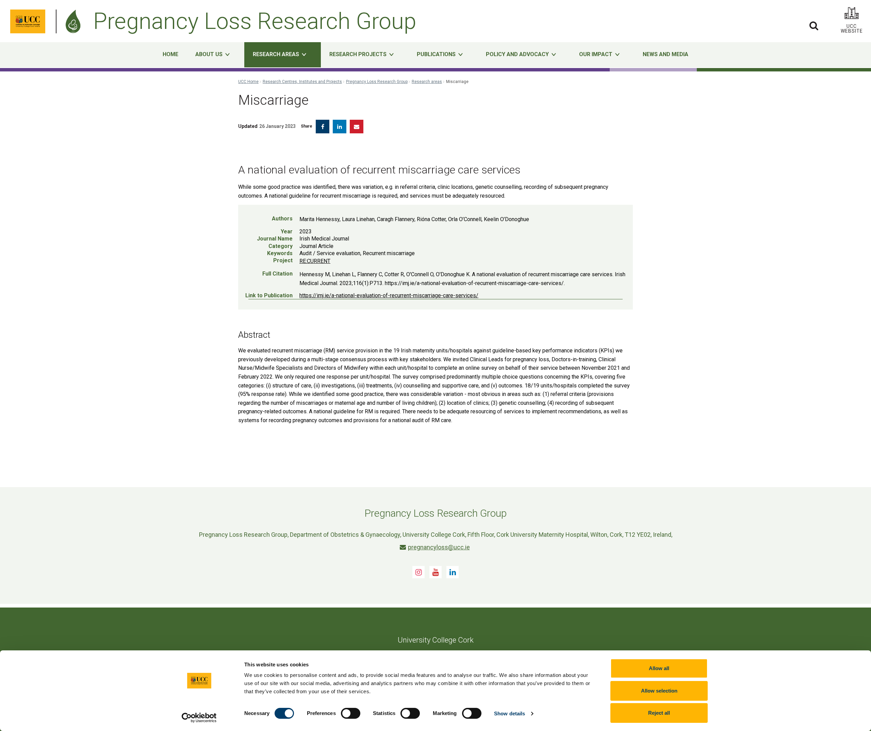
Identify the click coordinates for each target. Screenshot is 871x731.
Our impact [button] (595, 54)
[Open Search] (814, 25)
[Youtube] (435, 572)
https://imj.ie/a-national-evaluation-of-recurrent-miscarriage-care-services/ (388, 295)
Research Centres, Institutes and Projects (302, 81)
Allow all (659, 668)
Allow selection (659, 691)
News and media (665, 54)
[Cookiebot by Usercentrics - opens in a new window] (199, 718)
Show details (509, 713)
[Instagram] (418, 572)
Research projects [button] (358, 54)
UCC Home (248, 81)
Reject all (659, 713)
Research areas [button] (276, 54)
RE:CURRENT (314, 261)
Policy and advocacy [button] (517, 54)
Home (170, 54)
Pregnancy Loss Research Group (377, 81)
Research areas (427, 81)
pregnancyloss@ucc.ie (439, 547)
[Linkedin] (452, 572)
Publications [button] (436, 54)
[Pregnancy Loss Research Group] (75, 21)
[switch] (350, 713)
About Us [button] (209, 54)
